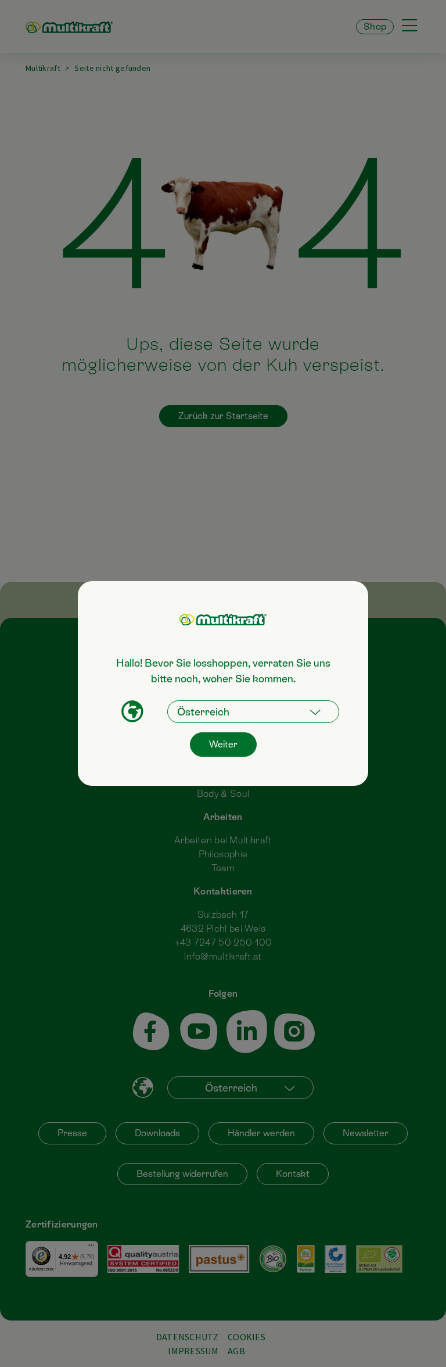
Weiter (223, 744)
